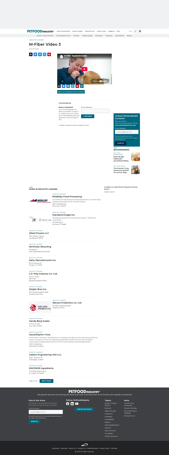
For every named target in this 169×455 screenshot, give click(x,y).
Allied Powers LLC (39, 233)
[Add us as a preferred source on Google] (82, 86)
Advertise (64, 448)
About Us (72, 448)
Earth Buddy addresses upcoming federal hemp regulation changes (121, 159)
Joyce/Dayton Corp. (40, 334)
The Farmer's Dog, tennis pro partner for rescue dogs (121, 170)
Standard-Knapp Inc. (63, 215)
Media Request (92, 448)
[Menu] (140, 31)
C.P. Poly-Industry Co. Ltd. (43, 273)
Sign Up (120, 143)
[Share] (35, 54)
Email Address (87, 107)
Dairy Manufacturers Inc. (42, 260)
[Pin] (49, 54)
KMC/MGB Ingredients (41, 368)
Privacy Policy (104, 448)
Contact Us (81, 448)
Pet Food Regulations (118, 153)
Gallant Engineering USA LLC (45, 354)
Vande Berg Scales (39, 321)
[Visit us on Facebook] (67, 403)
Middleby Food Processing (67, 196)
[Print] (31, 54)
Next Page (46, 381)
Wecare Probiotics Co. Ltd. (67, 302)
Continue (87, 116)
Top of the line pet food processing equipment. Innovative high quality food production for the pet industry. (76, 201)
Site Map (114, 448)
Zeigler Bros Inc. (38, 289)
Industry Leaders (36, 40)
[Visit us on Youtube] (76, 403)
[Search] (135, 31)
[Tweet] (44, 54)
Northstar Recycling (40, 246)
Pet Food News (119, 166)
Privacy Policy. (130, 139)
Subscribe (55, 448)
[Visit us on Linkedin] (72, 403)
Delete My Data (84, 409)
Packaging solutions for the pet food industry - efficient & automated (74, 219)
